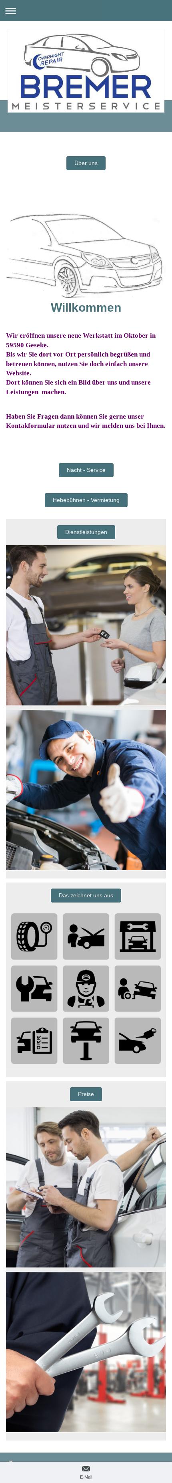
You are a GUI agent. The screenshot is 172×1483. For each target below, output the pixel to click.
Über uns (86, 163)
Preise (86, 1094)
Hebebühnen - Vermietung (86, 500)
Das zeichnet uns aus (86, 895)
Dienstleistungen (86, 532)
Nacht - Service (86, 470)
